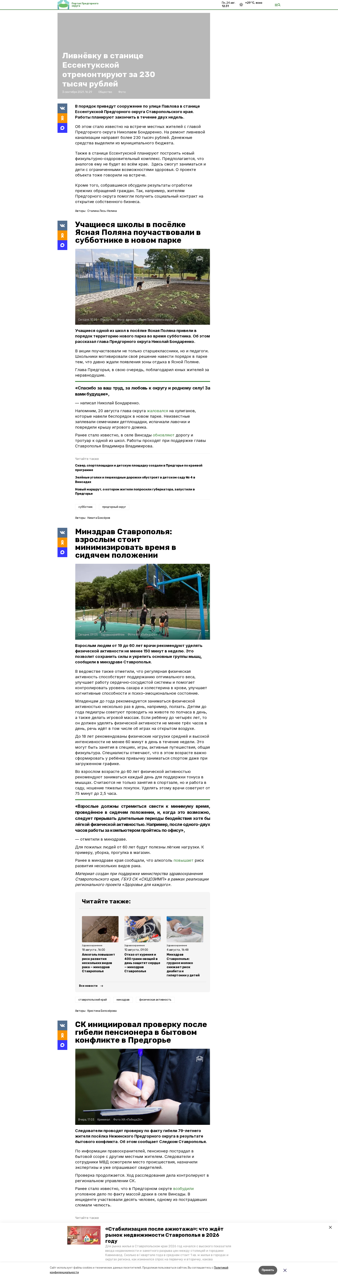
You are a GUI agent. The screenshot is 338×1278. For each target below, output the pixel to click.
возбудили (183, 1188)
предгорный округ (114, 507)
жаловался (158, 410)
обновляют (164, 435)
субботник (85, 507)
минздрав (123, 999)
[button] (84, 1235)
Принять (268, 1270)
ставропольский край (92, 999)
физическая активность (155, 999)
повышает (183, 860)
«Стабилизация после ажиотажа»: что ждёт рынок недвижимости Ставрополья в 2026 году (164, 1235)
